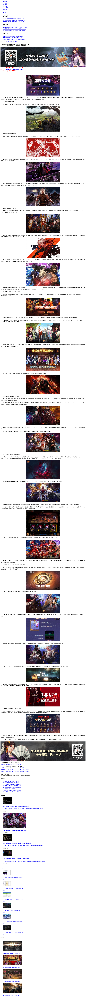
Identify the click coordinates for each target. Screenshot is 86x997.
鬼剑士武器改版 (23, 27)
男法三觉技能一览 (7, 27)
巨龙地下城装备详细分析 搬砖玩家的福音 (12, 785)
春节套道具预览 (20, 18)
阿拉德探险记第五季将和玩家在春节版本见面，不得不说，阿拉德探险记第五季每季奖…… (24, 845)
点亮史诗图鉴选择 (22, 39)
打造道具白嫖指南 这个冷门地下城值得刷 (12, 790)
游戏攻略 (5, 6)
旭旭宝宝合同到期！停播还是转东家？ (11, 781)
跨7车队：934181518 (24, 769)
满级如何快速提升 (7, 39)
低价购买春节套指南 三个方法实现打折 (11, 782)
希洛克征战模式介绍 (7, 21)
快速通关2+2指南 (22, 29)
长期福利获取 (14, 39)
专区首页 (5, 1)
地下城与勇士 (9, 41)
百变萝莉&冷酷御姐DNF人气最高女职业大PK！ (13, 784)
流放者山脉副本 (6, 20)
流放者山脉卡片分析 (7, 29)
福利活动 (15, 41)
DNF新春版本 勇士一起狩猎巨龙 (10, 788)
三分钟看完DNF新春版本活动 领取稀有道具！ (13, 791)
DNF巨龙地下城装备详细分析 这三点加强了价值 (16, 806)
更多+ (2, 868)
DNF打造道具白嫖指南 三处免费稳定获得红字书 (16, 858)
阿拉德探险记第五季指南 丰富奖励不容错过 (12, 787)
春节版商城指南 (13, 20)
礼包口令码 (5, 7)
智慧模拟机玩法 (19, 36)
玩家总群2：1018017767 (16, 764)
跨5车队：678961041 (15, 771)
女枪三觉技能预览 (15, 27)
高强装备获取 (22, 30)
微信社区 (5, 9)
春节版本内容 (6, 37)
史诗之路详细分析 (14, 30)
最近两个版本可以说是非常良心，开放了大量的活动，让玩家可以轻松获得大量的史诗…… (24, 861)
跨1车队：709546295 (5, 767)
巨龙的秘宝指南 (6, 18)
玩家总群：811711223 (5, 764)
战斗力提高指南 (6, 30)
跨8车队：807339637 (24, 771)
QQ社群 (5, 12)
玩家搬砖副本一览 (18, 37)
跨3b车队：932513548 (15, 767)
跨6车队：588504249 (24, 767)
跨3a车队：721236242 (5, 771)
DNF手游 (5, 3)
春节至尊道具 (15, 21)
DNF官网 (11, 37)
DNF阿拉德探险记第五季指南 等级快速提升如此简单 (17, 843)
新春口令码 (5, 36)
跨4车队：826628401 (15, 769)
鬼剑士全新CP (15, 29)
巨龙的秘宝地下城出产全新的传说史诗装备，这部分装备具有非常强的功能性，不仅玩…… (24, 808)
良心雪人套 (21, 21)
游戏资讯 (5, 4)
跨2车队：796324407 (5, 769)
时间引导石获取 (21, 20)
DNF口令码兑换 (11, 36)
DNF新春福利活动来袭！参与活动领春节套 (14, 830)
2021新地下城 (13, 18)
